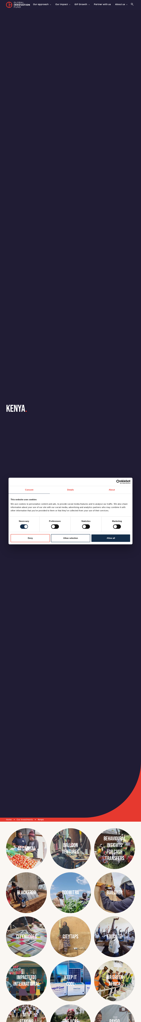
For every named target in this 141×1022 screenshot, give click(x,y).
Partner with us (102, 4)
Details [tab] (70, 490)
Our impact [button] (61, 4)
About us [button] (120, 4)
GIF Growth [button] (81, 4)
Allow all (111, 538)
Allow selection (70, 538)
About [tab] (112, 490)
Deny (30, 538)
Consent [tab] (29, 490)
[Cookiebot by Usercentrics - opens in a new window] (118, 482)
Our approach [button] (41, 4)
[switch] (55, 526)
